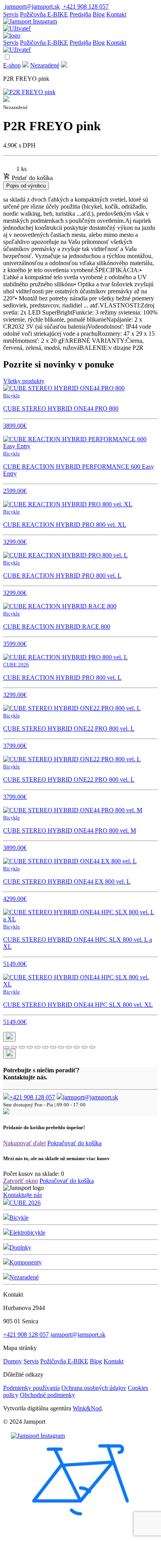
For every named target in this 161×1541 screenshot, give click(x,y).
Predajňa (80, 14)
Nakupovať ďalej (24, 1143)
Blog (99, 14)
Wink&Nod (87, 1408)
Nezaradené (44, 65)
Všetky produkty (24, 381)
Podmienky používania (31, 1388)
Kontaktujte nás (22, 1195)
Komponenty (25, 1262)
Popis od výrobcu (26, 186)
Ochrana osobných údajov (93, 1388)
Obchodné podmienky (47, 1395)
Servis (10, 14)
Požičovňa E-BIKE (44, 14)
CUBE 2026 (25, 1202)
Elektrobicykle (27, 1232)
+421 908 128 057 (32, 1097)
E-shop (12, 65)
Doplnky (20, 1247)
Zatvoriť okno (20, 1180)
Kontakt (116, 14)
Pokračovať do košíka (74, 1143)
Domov (12, 1361)
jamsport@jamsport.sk (90, 1097)
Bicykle (19, 1217)
